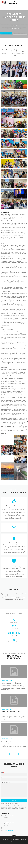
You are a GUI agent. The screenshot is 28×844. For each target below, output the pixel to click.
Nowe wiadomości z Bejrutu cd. (11, 683)
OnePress (21, 839)
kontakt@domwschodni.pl (8, 830)
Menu (26, 7)
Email (2, 777)
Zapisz (14, 800)
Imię (2, 772)
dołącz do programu (20, 33)
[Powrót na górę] (14, 836)
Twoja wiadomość (5, 782)
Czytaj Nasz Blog (14, 753)
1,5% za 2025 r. (6, 741)
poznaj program (6, 33)
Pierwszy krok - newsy (6, 680)
